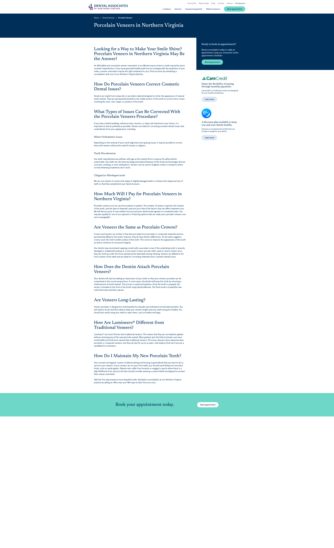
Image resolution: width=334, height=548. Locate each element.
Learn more (209, 99)
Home (96, 18)
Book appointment (212, 62)
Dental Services (109, 18)
